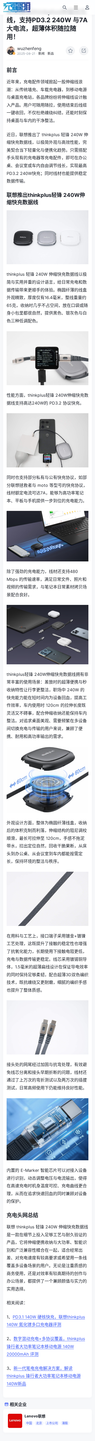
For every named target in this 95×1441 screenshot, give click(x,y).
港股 (65, 1423)
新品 (51, 54)
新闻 (41, 54)
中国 (29, 1423)
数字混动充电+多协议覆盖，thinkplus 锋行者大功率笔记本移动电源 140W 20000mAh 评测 (46, 1346)
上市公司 (52, 1423)
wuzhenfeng (29, 48)
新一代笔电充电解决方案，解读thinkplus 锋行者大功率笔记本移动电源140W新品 (44, 1376)
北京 (39, 1423)
